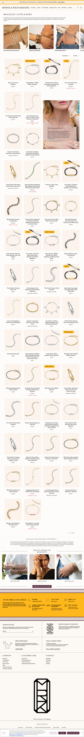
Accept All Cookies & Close (73, 733)
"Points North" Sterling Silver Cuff (13, 289)
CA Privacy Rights (56, 727)
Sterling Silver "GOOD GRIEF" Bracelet (32, 83)
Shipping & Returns (26, 660)
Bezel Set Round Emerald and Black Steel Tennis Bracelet (32, 389)
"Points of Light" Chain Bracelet (51, 185)
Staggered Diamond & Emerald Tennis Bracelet (32, 491)
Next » (73, 533)
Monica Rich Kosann (41, 724)
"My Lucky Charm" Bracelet (13, 83)
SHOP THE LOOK (14, 581)
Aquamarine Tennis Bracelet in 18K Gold (71, 491)
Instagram (48, 658)
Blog (4, 665)
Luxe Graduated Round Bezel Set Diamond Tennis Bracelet (51, 491)
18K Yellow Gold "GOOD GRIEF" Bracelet (71, 354)
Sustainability (6, 660)
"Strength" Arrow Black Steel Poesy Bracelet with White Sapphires (51, 84)
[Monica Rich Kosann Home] (15, 7)
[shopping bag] (81, 7)
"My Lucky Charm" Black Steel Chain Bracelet (52, 220)
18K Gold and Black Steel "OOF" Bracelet (13, 389)
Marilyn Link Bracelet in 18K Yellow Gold (13, 524)
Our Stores (5, 662)
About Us (5, 658)
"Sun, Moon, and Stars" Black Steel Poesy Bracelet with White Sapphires (32, 256)
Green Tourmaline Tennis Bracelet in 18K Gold (52, 458)
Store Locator (6, 663)
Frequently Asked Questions (28, 663)
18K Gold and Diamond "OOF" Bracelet (13, 491)
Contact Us (24, 658)
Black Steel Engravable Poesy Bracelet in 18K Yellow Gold (70, 289)
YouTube (48, 663)
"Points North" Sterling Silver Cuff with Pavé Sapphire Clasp (13, 458)
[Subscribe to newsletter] (32, 631)
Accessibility (64, 727)
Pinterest (48, 662)
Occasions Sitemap (7, 669)
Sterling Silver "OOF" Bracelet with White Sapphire (71, 424)
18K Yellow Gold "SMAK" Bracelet (51, 389)
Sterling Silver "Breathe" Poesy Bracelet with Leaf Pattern (13, 255)
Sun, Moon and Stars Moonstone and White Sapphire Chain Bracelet (32, 153)
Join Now (19, 649)
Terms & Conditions (28, 727)
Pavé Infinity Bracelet (13, 354)
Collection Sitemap (7, 667)
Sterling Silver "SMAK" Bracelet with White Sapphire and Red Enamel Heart (51, 256)
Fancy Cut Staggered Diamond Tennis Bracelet (13, 322)
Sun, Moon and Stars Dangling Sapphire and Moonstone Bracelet (51, 322)
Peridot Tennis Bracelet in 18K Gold (32, 424)
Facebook (48, 660)
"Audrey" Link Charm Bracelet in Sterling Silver (13, 152)
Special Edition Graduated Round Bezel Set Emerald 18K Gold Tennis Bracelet (32, 186)
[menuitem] (33, 7)
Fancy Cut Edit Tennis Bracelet (71, 83)
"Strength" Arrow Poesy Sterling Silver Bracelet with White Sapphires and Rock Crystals (51, 425)
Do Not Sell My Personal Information (16, 735)
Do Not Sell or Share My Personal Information (42, 727)
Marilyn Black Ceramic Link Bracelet (13, 220)
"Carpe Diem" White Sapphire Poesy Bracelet (52, 354)
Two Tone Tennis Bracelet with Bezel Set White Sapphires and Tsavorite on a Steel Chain (32, 221)
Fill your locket (53, 649)
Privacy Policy (20, 727)
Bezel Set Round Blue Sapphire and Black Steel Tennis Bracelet (32, 458)
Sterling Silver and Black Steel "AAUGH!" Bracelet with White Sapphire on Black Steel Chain (32, 356)
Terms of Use (19, 734)
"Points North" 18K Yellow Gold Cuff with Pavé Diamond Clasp (71, 389)
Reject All (62, 733)
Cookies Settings (53, 733)
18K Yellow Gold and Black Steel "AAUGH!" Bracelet (70, 458)
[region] (42, 733)
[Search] (78, 7)
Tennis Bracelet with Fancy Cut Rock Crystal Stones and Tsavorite (32, 117)
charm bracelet (20, 544)
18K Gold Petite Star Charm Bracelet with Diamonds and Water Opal (70, 220)
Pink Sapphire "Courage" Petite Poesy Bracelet (32, 524)
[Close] (82, 732)
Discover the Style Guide (42, 586)
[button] (80, 7)
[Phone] (3, 2)
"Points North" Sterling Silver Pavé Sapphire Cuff (71, 322)
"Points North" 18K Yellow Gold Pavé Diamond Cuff (13, 185)
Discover (48, 719)
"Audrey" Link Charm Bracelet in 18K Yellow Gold (32, 322)
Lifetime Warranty (26, 662)
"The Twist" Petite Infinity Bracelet (13, 424)
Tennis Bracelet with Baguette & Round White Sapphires (32, 289)
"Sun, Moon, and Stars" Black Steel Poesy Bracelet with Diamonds (71, 186)
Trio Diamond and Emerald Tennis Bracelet (13, 117)
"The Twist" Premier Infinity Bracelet (51, 289)
